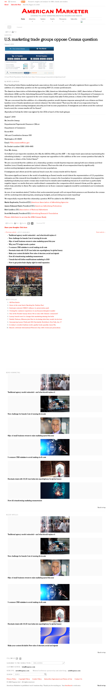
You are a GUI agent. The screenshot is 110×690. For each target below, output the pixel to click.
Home (23, 19)
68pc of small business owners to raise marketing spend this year (32, 241)
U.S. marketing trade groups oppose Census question (51, 39)
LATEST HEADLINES (23, 232)
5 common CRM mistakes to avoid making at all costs (28, 247)
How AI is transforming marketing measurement (26, 256)
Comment (19, 27)
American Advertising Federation (48, 206)
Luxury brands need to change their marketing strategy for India (31, 316)
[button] (12, 1)
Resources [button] (63, 19)
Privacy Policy (11, 679)
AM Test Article (14, 302)
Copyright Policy (24, 679)
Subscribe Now (16, 4)
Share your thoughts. (16, 227)
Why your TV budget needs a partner (22, 244)
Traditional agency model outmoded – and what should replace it (32, 235)
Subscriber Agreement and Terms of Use (58, 679)
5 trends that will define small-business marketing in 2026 (29, 259)
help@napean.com (28, 667)
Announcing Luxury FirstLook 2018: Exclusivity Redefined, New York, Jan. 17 (35, 322)
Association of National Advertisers (33, 210)
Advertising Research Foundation (44, 213)
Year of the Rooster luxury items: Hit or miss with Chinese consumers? (33, 314)
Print (15, 32)
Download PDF (41, 223)
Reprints (24, 223)
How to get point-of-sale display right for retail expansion (29, 263)
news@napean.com (22, 671)
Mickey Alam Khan (13, 81)
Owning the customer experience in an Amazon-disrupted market (32, 311)
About (6, 4)
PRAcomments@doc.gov (20, 143)
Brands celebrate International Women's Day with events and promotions (34, 328)
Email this (10, 223)
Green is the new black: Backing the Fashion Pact (26, 305)
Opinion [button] (42, 19)
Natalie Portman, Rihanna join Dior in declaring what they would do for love (35, 319)
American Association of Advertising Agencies (49, 202)
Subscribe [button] (74, 19)
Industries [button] (32, 19)
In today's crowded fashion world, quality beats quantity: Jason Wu (32, 325)
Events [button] (52, 19)
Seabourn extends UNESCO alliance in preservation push (29, 308)
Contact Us (78, 679)
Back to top (101, 507)
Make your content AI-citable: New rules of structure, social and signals (34, 253)
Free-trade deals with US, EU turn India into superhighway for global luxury (36, 250)
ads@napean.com (74, 671)
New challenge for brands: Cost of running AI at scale (28, 238)
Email (9, 32)
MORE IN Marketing (13, 372)
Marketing (8, 35)
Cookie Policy (37, 679)
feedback (68, 685)
